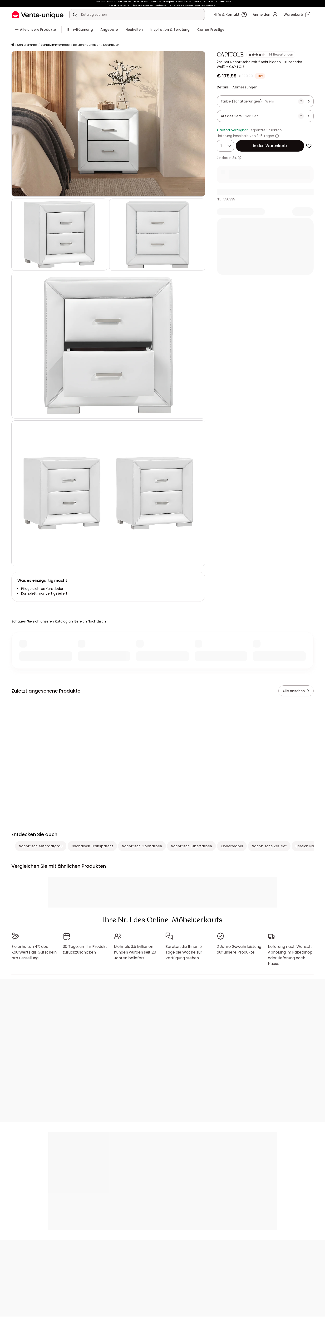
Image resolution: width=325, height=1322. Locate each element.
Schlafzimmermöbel (55, 45)
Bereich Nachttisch (86, 45)
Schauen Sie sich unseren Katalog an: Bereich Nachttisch (58, 621)
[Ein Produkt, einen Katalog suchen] (75, 14)
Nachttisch (111, 45)
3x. (234, 157)
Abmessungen (244, 87)
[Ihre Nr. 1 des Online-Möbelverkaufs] (37, 14)
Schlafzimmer (27, 45)
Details (223, 87)
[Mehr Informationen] (277, 136)
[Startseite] (12, 45)
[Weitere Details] (239, 157)
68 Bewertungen (281, 54)
